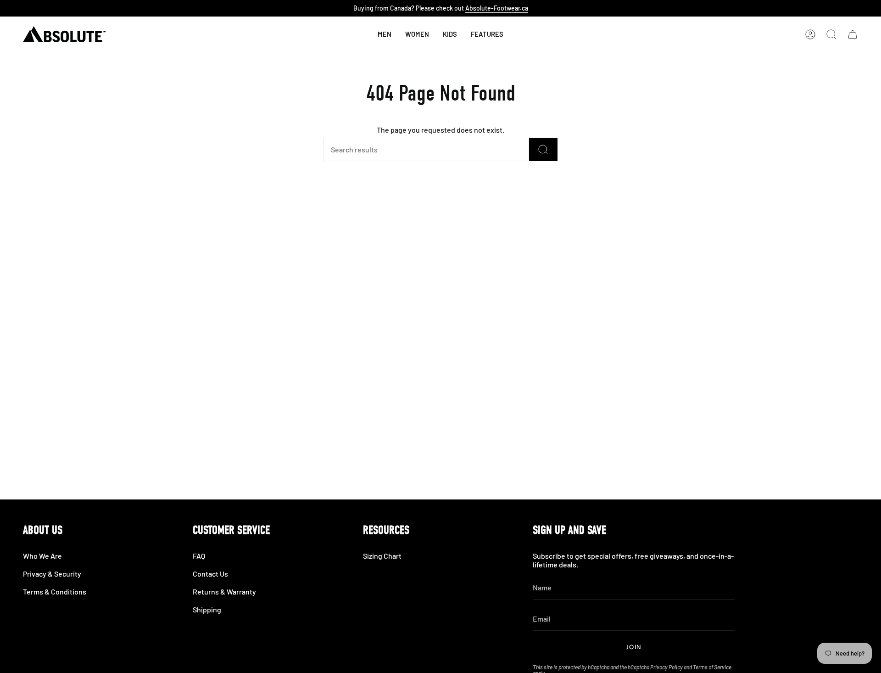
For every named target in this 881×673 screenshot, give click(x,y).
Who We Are (42, 555)
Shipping (207, 609)
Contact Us (210, 573)
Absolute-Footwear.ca (496, 8)
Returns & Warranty (224, 591)
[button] (450, 34)
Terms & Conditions (54, 591)
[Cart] (852, 34)
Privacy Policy (666, 667)
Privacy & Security (52, 573)
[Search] (543, 149)
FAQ (199, 555)
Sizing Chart (382, 555)
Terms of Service (712, 667)
